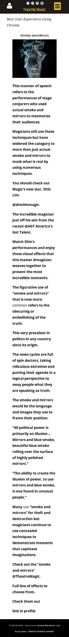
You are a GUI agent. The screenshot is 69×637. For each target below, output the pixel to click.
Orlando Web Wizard (46, 625)
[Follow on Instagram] (37, 3)
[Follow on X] (32, 3)
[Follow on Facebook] (27, 3)
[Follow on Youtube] (42, 3)
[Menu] (57, 7)
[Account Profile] (11, 6)
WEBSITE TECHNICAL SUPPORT (41, 631)
